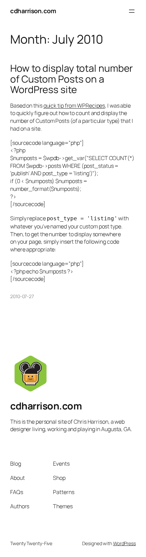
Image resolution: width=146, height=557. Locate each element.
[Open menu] (132, 11)
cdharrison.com (33, 10)
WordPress (124, 543)
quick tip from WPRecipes (74, 105)
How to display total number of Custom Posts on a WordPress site (71, 79)
